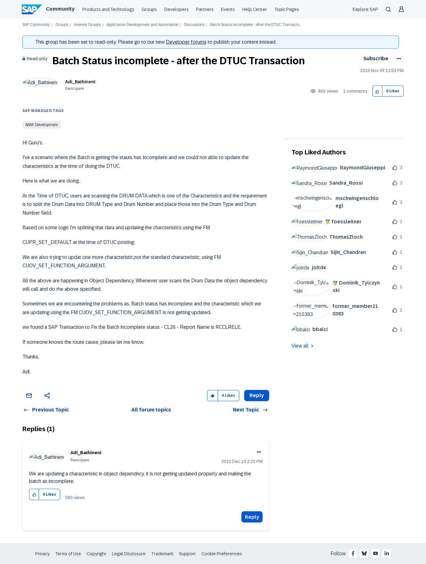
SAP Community (36, 25)
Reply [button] (256, 395)
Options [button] (398, 58)
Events (228, 9)
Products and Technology (108, 9)
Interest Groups (87, 25)
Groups (149, 9)
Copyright (96, 553)
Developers (176, 9)
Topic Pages (286, 9)
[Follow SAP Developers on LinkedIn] (386, 553)
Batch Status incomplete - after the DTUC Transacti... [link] (255, 25)
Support (187, 553)
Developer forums (186, 42)
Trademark (162, 553)
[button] (377, 91)
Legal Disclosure (129, 553)
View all (300, 345)
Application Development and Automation (142, 25)
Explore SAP (365, 9)
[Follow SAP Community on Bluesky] (364, 553)
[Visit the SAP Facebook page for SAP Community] (353, 553)
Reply (252, 517)
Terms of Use (68, 553)
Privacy (42, 553)
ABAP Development (41, 125)
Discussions (194, 25)
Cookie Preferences (221, 553)
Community (60, 9)
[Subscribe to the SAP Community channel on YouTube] (375, 553)
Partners (205, 9)
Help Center (254, 9)
